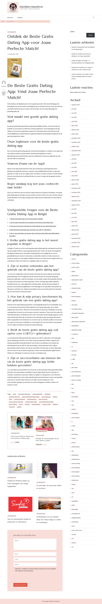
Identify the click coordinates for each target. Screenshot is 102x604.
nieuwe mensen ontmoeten (16, 402)
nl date (73, 426)
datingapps (47, 394)
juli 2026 (74, 109)
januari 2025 (75, 184)
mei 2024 (74, 217)
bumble (74, 300)
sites (73, 492)
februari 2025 (75, 180)
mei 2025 (74, 167)
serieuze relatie (46, 404)
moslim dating (75, 417)
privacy (21, 404)
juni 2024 (74, 213)
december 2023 (76, 238)
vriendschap (75, 522)
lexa (73, 401)
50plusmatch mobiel (77, 280)
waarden (19, 407)
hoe (73, 388)
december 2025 (76, 138)
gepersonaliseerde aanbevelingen (31, 397)
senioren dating (76, 463)
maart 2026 (75, 125)
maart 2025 (75, 175)
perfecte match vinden (31, 402)
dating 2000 (75, 317)
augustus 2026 (76, 104)
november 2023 (76, 242)
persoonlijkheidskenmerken (46, 402)
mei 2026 (74, 117)
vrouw (73, 526)
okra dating (75, 434)
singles (74, 484)
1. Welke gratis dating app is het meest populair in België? (26, 219)
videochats (12, 407)
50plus (73, 271)
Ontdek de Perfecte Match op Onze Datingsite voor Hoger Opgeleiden (18, 483)
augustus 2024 (76, 205)
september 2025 (76, 150)
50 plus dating (75, 263)
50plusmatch (75, 275)
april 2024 (74, 221)
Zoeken (72, 31)
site (73, 488)
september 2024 (76, 200)
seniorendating (76, 467)
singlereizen (75, 480)
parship (74, 442)
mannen (74, 409)
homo (73, 392)
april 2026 (74, 121)
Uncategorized (12, 32)
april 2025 (74, 171)
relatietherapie (76, 459)
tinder (73, 505)
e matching (75, 334)
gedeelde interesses (14, 397)
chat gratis (74, 305)
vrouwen (74, 534)
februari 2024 (75, 230)
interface (55, 397)
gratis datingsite (76, 376)
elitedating (75, 342)
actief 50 (74, 284)
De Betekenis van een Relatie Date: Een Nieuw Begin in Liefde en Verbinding (48, 519)
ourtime (74, 438)
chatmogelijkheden (37, 394)
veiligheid (55, 404)
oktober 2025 (75, 146)
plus (73, 451)
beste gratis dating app (24, 394)
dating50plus (75, 325)
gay (72, 363)
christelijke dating (76, 309)
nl (72, 421)
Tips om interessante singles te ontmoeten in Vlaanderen (19, 520)
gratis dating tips (76, 371)
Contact (19, 17)
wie (73, 547)
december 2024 (76, 188)
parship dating (75, 447)
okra (73, 430)
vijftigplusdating (76, 518)
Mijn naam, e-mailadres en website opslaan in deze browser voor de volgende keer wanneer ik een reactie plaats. (35, 569)
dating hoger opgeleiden (78, 321)
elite (73, 338)
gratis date (75, 367)
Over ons (10, 17)
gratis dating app (46, 397)
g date (73, 359)
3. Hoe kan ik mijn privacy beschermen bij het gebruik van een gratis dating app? (32, 226)
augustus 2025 (76, 155)
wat (73, 538)
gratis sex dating (76, 380)
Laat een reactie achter (4, 94)
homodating (75, 396)
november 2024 (76, 192)
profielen (27, 404)
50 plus (74, 259)
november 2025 (76, 142)
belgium (74, 292)
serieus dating (75, 476)
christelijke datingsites (78, 313)
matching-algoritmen (19, 399)
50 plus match (75, 267)
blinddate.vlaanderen (31, 6)
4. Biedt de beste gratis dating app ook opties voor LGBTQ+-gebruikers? (30, 230)
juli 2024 (74, 209)
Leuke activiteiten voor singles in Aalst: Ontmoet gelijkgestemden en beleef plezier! (82, 76)
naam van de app (43, 399)
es (72, 346)
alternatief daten (76, 288)
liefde (10, 399)
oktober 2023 (75, 246)
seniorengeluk (75, 472)
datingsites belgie (77, 330)
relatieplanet (75, 455)
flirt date (74, 355)
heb (73, 384)
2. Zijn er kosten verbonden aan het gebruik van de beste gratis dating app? (31, 222)
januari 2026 (75, 134)
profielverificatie (36, 404)
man (73, 405)
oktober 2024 (75, 196)
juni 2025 (74, 163)
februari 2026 (75, 129)
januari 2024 (75, 234)
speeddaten (75, 501)
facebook (74, 351)
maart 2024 (75, 226)
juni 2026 (74, 113)
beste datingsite (76, 296)
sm (72, 497)
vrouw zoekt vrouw (77, 530)
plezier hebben (13, 404)
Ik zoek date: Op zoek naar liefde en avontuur (48, 487)
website (74, 543)
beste (14, 394)
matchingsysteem (31, 399)
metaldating (75, 413)
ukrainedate (75, 509)
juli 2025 (74, 159)
